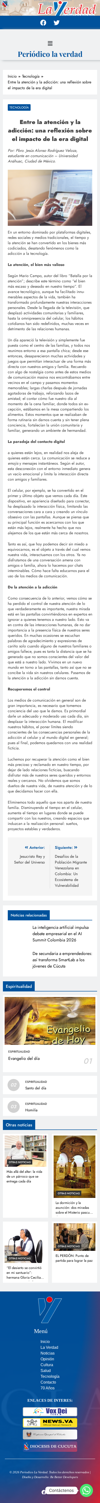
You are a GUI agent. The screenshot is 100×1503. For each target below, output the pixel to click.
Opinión (47, 1359)
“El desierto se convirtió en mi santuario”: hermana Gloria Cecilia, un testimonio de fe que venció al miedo (24, 1277)
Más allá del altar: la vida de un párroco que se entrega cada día (24, 1176)
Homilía (31, 1110)
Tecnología (19, 107)
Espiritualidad (19, 1051)
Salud (46, 1371)
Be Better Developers (64, 1477)
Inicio (45, 1342)
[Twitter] (57, 22)
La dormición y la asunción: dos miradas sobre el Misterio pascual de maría (74, 1210)
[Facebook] (43, 22)
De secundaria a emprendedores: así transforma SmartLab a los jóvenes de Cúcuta (62, 959)
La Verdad (49, 1347)
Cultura (47, 1365)
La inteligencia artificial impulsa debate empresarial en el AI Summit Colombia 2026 (61, 933)
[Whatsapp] (86, 1490)
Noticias (48, 1353)
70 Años (48, 1388)
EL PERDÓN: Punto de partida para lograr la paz (74, 1258)
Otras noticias (20, 1162)
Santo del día (35, 1088)
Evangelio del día (24, 1058)
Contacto (48, 1382)
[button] (50, 43)
